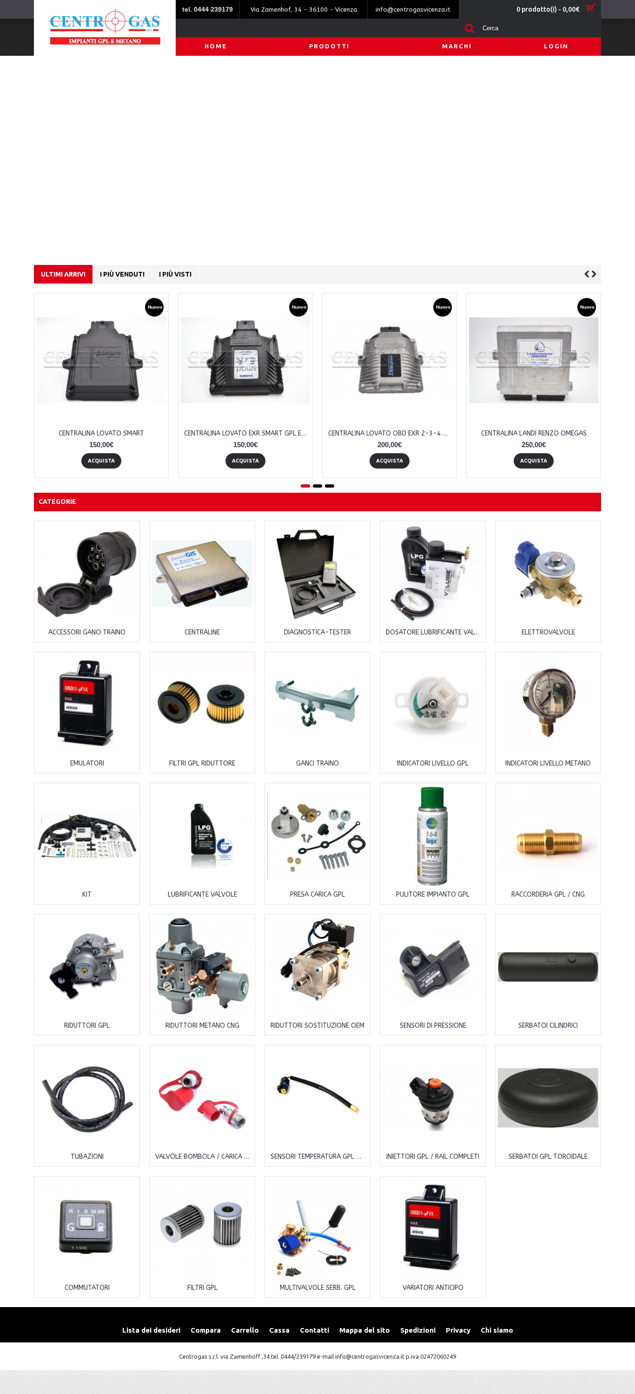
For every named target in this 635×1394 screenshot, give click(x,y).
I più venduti (122, 274)
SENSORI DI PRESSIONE (433, 1026)
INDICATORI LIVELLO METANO (548, 763)
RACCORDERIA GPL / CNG (548, 895)
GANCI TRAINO (317, 763)
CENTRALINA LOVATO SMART (101, 433)
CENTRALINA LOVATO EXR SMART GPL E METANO (247, 433)
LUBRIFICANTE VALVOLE (202, 895)
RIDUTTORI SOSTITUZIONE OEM (317, 1026)
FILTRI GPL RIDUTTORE (202, 763)
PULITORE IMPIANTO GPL (433, 895)
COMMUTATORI (87, 1288)
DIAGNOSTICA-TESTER (317, 632)
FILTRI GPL (202, 1288)
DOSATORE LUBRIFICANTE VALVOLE (434, 632)
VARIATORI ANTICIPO (433, 1288)
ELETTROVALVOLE (548, 632)
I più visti (175, 274)
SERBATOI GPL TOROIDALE (548, 1157)
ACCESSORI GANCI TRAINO (87, 632)
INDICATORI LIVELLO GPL (433, 763)
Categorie (57, 501)
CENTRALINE (202, 632)
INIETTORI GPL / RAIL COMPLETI (432, 1157)
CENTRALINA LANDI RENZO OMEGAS (534, 433)
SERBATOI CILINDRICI (548, 1026)
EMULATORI (87, 763)
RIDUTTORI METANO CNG (202, 1026)
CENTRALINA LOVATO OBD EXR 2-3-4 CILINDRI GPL (391, 433)
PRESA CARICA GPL (317, 895)
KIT (87, 895)
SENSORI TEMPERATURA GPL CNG (319, 1157)
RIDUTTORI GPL (87, 1026)
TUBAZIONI (87, 1157)
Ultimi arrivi (63, 274)
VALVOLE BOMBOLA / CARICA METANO (203, 1157)
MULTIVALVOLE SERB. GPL (318, 1288)
